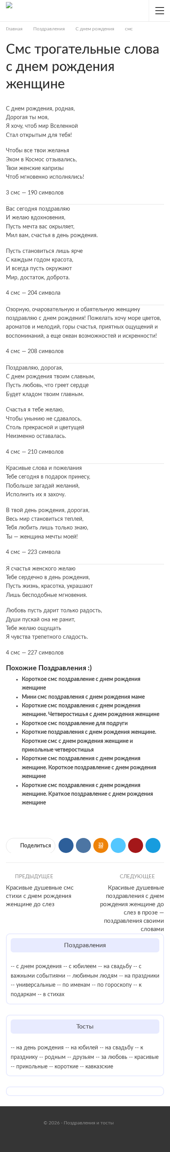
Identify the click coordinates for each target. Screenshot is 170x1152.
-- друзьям (80, 1057)
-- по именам (73, 985)
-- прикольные (29, 1067)
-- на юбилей (81, 1048)
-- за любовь (111, 1057)
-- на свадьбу (115, 966)
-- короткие (63, 1067)
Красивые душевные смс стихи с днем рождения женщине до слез (40, 896)
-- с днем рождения (36, 966)
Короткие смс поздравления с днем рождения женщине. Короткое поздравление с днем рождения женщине (89, 767)
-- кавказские (96, 1067)
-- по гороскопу (112, 985)
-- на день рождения (37, 1048)
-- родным (52, 1057)
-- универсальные (33, 985)
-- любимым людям (92, 976)
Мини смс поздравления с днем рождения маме (83, 697)
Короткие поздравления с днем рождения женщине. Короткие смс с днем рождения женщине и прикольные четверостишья (89, 741)
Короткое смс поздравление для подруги (75, 723)
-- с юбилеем (79, 966)
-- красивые (144, 1057)
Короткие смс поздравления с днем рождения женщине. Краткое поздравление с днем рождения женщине (87, 794)
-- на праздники (139, 976)
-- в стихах (51, 994)
